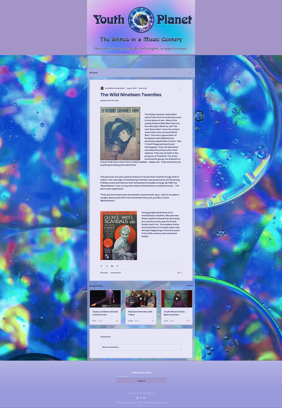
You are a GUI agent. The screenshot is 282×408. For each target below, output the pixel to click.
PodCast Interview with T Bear (140, 313)
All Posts (93, 72)
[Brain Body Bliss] (137, 398)
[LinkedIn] (144, 398)
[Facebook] (141, 398)
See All (190, 285)
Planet (174, 19)
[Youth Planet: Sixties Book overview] (176, 299)
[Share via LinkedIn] (112, 266)
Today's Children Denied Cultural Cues (105, 313)
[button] (190, 73)
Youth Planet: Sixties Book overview (174, 313)
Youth (109, 19)
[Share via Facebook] (101, 266)
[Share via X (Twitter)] (107, 266)
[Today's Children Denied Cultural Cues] (105, 299)
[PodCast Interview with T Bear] (141, 299)
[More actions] (180, 88)
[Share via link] (117, 266)
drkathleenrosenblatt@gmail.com (141, 393)
